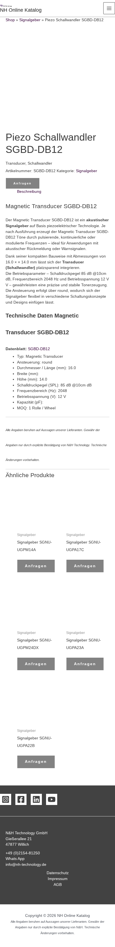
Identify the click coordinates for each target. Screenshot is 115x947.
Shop (10, 20)
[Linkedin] (36, 799)
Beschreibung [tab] (29, 191)
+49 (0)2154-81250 (23, 853)
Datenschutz (58, 873)
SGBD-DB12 (39, 349)
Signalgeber (29, 20)
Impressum (58, 879)
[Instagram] (5, 799)
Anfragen (22, 183)
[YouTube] (51, 799)
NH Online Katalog (21, 10)
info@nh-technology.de (26, 864)
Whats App (15, 859)
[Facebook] (21, 799)
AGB (58, 885)
